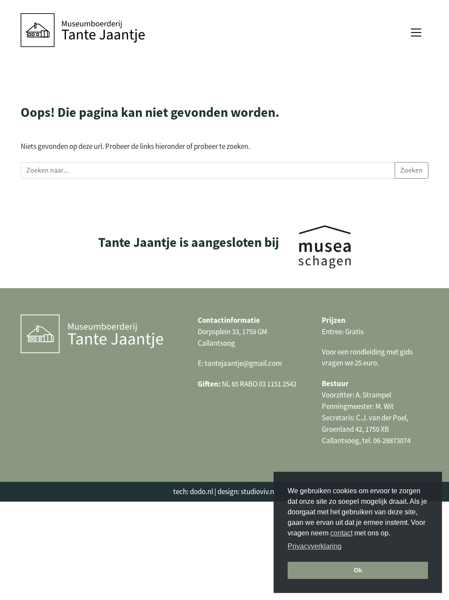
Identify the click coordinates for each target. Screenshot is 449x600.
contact (341, 533)
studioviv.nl (258, 491)
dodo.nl (201, 491)
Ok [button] (358, 570)
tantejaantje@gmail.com (243, 363)
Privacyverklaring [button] (315, 546)
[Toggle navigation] (416, 32)
